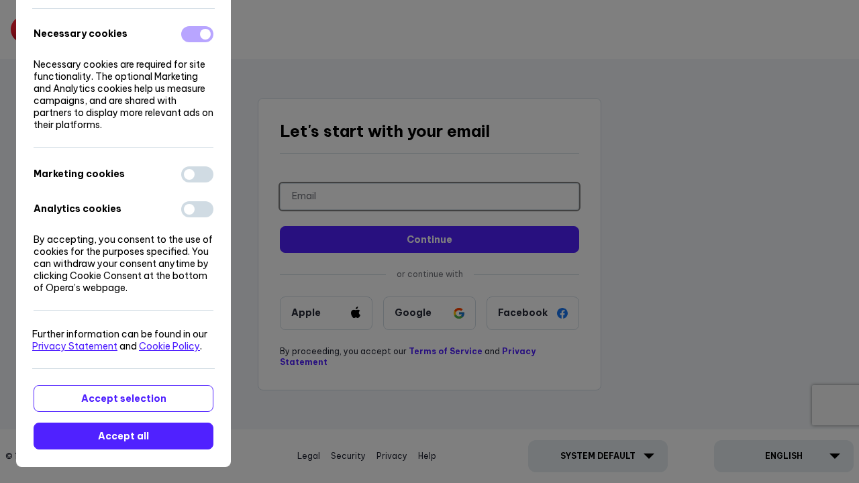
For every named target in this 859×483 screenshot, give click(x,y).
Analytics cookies (77, 209)
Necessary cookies (81, 34)
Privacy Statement (74, 346)
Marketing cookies (79, 174)
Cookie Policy (169, 346)
